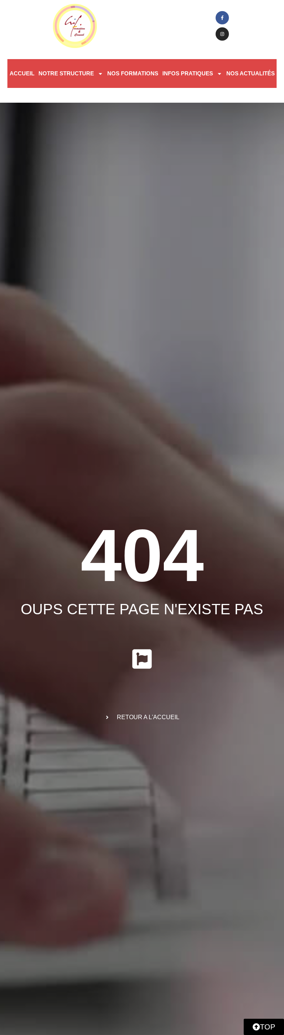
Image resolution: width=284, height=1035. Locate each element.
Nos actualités (250, 73)
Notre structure (66, 73)
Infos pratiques (187, 73)
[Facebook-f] (222, 17)
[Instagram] (222, 34)
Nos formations (132, 73)
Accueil (22, 73)
